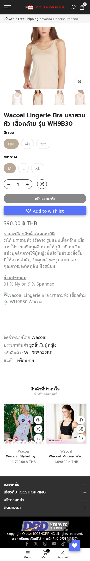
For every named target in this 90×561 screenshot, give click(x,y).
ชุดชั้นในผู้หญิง (42, 344)
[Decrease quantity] (7, 184)
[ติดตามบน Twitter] (36, 544)
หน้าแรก (9, 18)
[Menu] (13, 7)
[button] (45, 210)
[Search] (73, 7)
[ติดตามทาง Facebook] (27, 544)
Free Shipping (28, 18)
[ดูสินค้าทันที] (38, 420)
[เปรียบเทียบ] (38, 429)
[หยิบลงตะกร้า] (38, 438)
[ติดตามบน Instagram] (45, 544)
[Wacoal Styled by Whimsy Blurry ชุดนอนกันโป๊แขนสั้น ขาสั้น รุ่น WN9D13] (24, 424)
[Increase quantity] (28, 184)
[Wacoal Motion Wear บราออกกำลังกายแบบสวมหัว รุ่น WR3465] (66, 424)
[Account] (10, 554)
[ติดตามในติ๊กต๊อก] (63, 544)
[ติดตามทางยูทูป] (54, 544)
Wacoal (38, 337)
